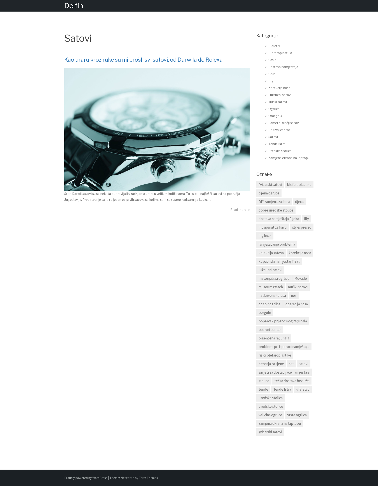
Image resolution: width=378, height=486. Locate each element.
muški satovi (298, 287)
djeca (299, 201)
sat (291, 363)
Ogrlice (273, 109)
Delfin (73, 5)
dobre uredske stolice (276, 210)
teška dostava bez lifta (291, 380)
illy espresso (301, 227)
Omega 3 (275, 116)
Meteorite (127, 478)
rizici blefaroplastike (275, 355)
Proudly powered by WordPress (86, 478)
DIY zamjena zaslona (274, 201)
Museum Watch (271, 287)
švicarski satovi (270, 184)
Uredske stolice (279, 151)
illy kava (265, 235)
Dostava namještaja (283, 67)
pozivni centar (270, 329)
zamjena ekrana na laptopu (280, 423)
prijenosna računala (274, 338)
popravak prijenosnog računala (283, 321)
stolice (264, 380)
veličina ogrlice (270, 415)
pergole (265, 312)
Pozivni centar (279, 130)
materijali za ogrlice (274, 278)
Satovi (273, 137)
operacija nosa (296, 304)
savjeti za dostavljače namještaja (284, 372)
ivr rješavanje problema (277, 244)
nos (293, 295)
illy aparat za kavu (273, 227)
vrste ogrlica (297, 415)
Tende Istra (276, 144)
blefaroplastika (299, 184)
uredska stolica (271, 397)
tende (263, 389)
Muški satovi (277, 102)
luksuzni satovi (270, 269)
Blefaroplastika (280, 53)
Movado (300, 278)
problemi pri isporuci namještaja (284, 346)
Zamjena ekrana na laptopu (289, 158)
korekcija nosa (300, 252)
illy (306, 218)
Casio (272, 60)
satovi (303, 363)
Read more (240, 209)
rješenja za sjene (271, 363)
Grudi (272, 74)
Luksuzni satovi (279, 95)
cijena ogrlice (269, 193)
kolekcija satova (271, 252)
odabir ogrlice (269, 304)
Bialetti (274, 46)
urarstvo (303, 389)
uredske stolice (271, 406)
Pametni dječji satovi (283, 123)
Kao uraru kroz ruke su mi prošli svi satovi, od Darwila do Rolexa (143, 59)
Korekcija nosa (279, 88)
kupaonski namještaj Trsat (279, 261)
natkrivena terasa (272, 295)
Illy (270, 81)
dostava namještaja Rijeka (279, 218)
